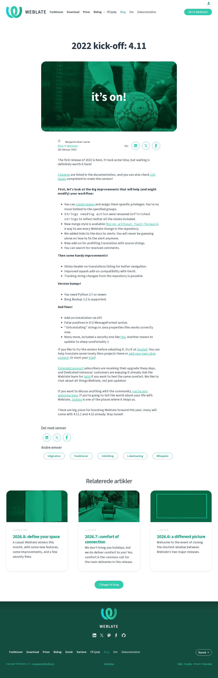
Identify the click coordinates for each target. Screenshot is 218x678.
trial (92, 358)
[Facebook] (116, 635)
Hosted (142, 349)
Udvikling (108, 456)
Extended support (70, 368)
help (87, 376)
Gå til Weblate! (198, 12)
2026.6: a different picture (181, 536)
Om (131, 12)
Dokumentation (146, 12)
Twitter (77, 399)
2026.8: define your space (36, 536)
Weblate (36, 12)
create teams (85, 204)
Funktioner (56, 12)
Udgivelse (72, 145)
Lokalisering (135, 456)
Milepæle (163, 456)
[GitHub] (123, 635)
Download (73, 12)
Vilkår (180, 663)
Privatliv (188, 663)
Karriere (81, 652)
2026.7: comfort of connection (102, 539)
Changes (64, 174)
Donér (69, 652)
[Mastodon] (109, 635)
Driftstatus (109, 663)
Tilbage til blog (109, 585)
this (123, 337)
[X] (101, 635)
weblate (109, 626)
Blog (123, 12)
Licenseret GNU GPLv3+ (43, 663)
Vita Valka (207, 663)
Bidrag (98, 12)
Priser (86, 12)
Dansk (202, 652)
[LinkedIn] (94, 635)
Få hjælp (112, 12)
